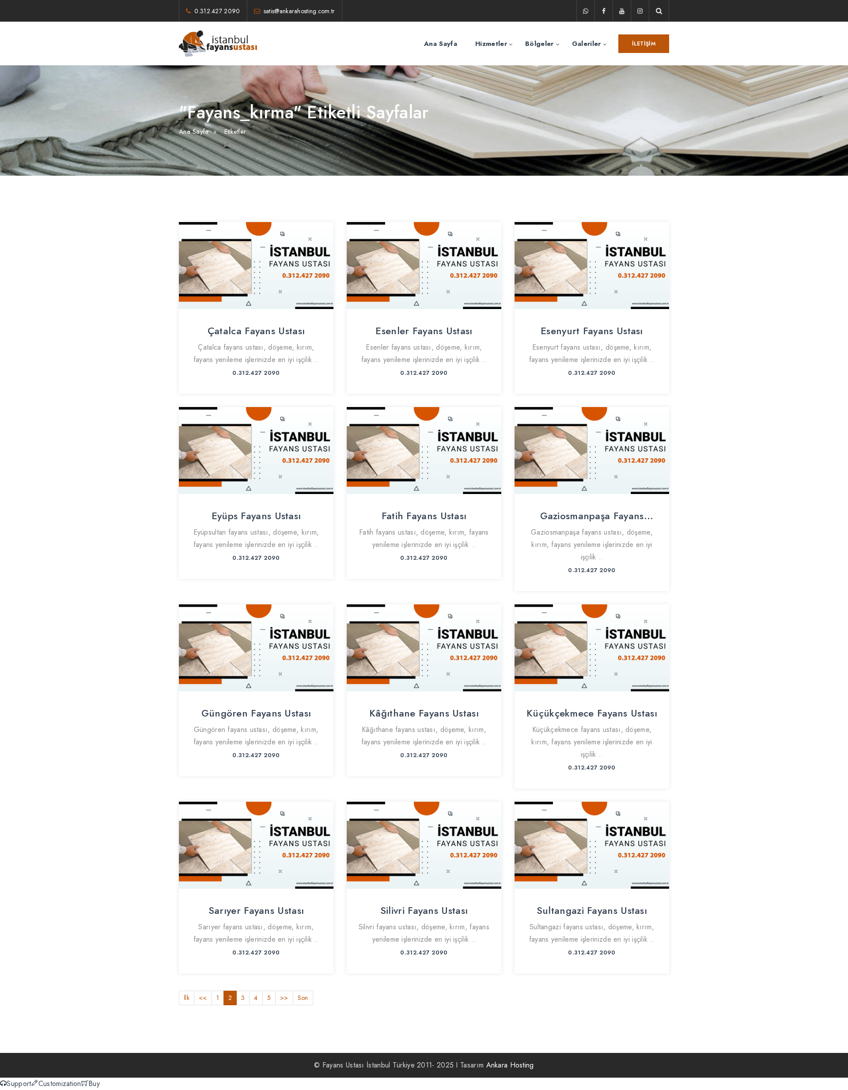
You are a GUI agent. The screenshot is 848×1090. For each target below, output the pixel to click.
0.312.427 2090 (217, 11)
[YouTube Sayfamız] (622, 11)
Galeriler (586, 44)
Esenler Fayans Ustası (423, 331)
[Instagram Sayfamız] (640, 11)
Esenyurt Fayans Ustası (592, 331)
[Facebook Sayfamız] (604, 11)
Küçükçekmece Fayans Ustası (591, 713)
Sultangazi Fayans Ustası (592, 910)
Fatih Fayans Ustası (424, 516)
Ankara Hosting (510, 1065)
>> (284, 997)
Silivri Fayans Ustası (424, 910)
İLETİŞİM (643, 44)
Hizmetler (491, 44)
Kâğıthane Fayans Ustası (424, 713)
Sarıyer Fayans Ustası (256, 910)
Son (303, 997)
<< (203, 997)
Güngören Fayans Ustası (256, 713)
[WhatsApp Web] (585, 11)
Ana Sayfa (440, 44)
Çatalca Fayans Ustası (256, 331)
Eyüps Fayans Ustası (256, 516)
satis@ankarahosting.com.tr (299, 11)
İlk (186, 997)
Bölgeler (539, 44)
